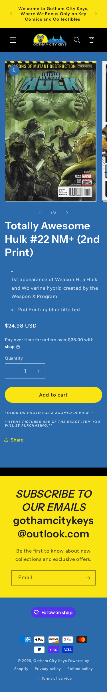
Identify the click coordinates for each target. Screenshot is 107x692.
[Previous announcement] (11, 14)
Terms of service (57, 678)
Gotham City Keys (50, 661)
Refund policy (80, 669)
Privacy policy (48, 669)
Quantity (14, 358)
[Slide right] (67, 212)
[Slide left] (40, 212)
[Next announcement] (96, 14)
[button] (13, 40)
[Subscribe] (88, 578)
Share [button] (17, 440)
